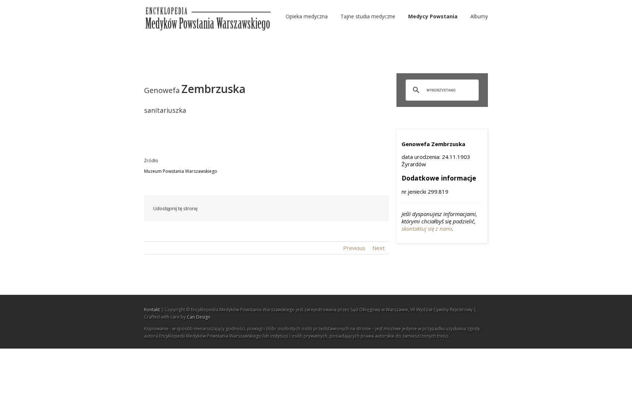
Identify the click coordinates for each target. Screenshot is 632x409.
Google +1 (340, 208)
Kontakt (152, 309)
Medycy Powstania (433, 16)
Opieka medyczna (307, 16)
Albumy (479, 16)
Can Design (198, 317)
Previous (354, 248)
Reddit (305, 208)
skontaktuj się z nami (427, 228)
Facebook (259, 208)
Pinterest (357, 209)
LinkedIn (289, 207)
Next (378, 248)
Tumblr (323, 208)
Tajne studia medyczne (368, 16)
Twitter (273, 208)
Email (374, 208)
